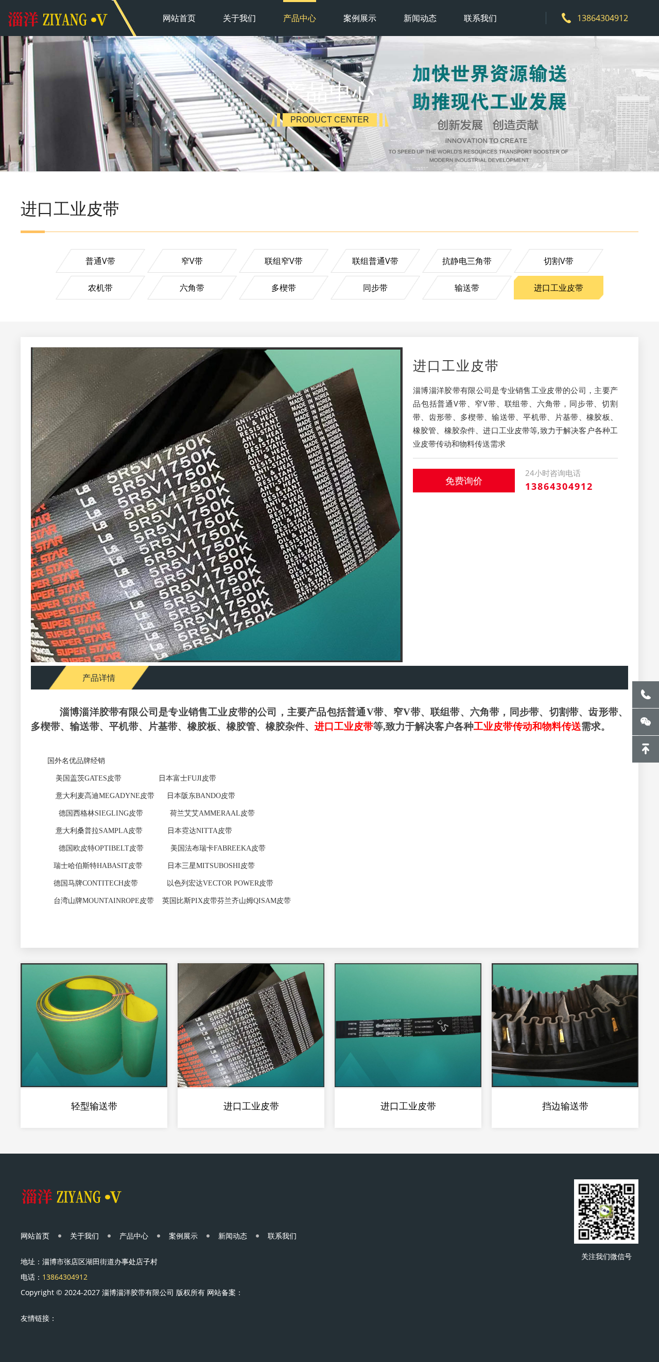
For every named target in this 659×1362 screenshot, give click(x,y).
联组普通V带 (375, 261)
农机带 (100, 287)
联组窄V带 (284, 261)
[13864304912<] (645, 694)
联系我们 (480, 18)
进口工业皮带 (558, 287)
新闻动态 (420, 18)
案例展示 (359, 18)
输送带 (467, 287)
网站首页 (179, 18)
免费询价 (463, 480)
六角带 (192, 287)
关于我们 (239, 18)
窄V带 (192, 261)
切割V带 (559, 261)
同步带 (375, 287)
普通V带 (100, 261)
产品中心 (299, 18)
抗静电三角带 (467, 261)
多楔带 (283, 287)
